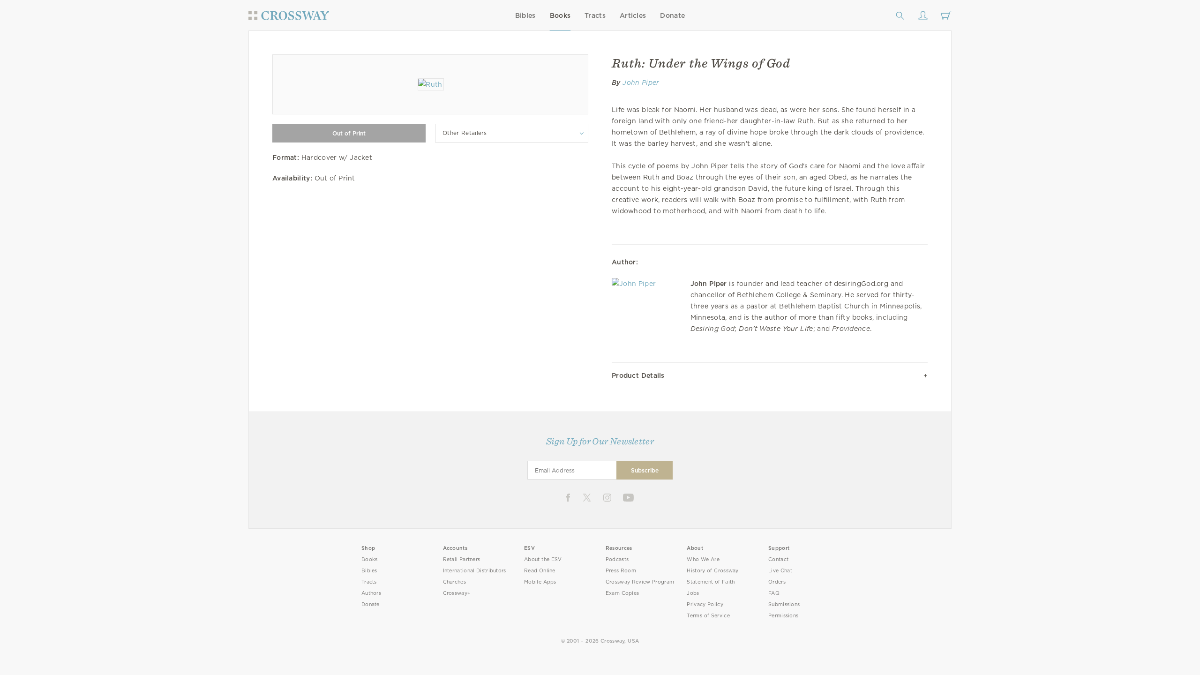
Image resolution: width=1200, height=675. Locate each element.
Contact (778, 559)
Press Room (621, 571)
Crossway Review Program (640, 582)
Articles (633, 15)
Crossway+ (457, 593)
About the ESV (543, 559)
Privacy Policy (705, 604)
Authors (371, 593)
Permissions (783, 616)
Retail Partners (461, 559)
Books (560, 15)
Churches (454, 582)
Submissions (784, 604)
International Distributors (474, 571)
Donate (672, 15)
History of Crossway (712, 571)
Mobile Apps (540, 582)
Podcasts (617, 559)
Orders (777, 582)
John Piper (640, 82)
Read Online (539, 571)
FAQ (774, 593)
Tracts (595, 15)
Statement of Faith (711, 582)
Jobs (693, 593)
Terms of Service (708, 616)
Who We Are (703, 559)
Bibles (525, 15)
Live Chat (780, 571)
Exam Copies (622, 593)
